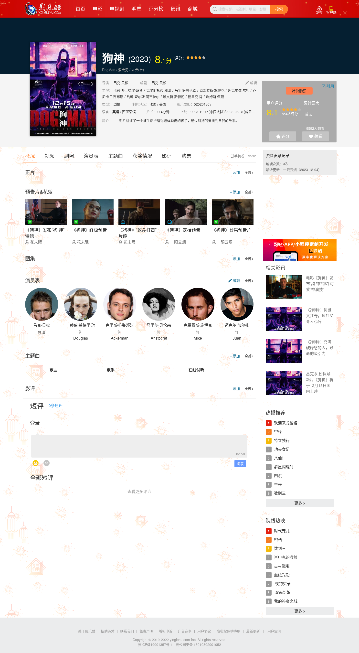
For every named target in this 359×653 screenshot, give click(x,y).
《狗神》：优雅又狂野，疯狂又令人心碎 (319, 315)
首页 (80, 8)
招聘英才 (108, 631)
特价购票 (299, 90)
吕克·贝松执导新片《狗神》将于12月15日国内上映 (319, 382)
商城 (193, 8)
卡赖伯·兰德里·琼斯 (128, 90)
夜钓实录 (282, 583)
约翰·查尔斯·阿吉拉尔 (143, 96)
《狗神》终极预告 (89, 229)
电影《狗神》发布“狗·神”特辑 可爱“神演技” (320, 283)
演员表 (91, 155)
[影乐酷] (43, 8)
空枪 (278, 431)
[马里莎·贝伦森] (158, 304)
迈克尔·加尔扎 (238, 90)
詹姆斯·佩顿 (215, 96)
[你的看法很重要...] (139, 445)
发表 (240, 463)
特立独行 (282, 440)
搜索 (279, 9)
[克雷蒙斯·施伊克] (197, 304)
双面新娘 (282, 592)
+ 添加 (235, 172)
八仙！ (280, 458)
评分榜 (156, 8)
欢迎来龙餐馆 (285, 423)
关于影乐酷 (86, 631)
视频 (49, 155)
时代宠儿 (282, 531)
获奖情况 (142, 155)
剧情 (117, 104)
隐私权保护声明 (229, 631)
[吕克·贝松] (41, 304)
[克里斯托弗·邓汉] (119, 304)
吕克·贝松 (121, 82)
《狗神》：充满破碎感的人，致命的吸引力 (319, 347)
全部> (249, 172)
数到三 (280, 493)
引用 (328, 86)
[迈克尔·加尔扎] (237, 304)
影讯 (175, 8)
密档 (278, 539)
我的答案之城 (285, 601)
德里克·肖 (195, 96)
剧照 (69, 155)
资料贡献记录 (277, 155)
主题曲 (115, 155)
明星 (136, 8)
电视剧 (117, 8)
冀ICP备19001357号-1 (155, 644)
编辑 (251, 82)
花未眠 (36, 242)
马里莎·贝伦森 (185, 90)
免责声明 (146, 631)
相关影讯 (275, 267)
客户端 (331, 10)
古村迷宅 (282, 566)
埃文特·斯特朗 (173, 96)
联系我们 (127, 631)
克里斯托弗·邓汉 (158, 90)
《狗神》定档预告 (182, 229)
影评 (167, 155)
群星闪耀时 (284, 467)
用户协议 (204, 631)
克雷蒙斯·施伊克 (212, 90)
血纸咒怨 (282, 575)
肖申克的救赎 (285, 557)
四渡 (278, 475)
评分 (282, 136)
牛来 (278, 484)
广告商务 (185, 631)
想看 (315, 136)
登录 (35, 422)
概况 (30, 155)
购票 (186, 155)
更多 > (299, 503)
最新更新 (253, 631)
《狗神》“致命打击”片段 (137, 232)
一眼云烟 (178, 242)
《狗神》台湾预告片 (231, 229)
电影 (97, 8)
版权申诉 (165, 631)
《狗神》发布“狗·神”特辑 (44, 232)
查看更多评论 (139, 491)
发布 (319, 10)
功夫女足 (282, 449)
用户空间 (274, 631)
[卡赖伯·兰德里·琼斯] (80, 304)
